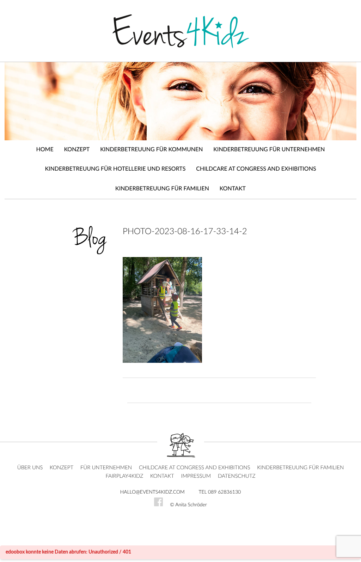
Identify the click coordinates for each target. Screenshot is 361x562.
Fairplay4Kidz (124, 476)
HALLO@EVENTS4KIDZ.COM (152, 492)
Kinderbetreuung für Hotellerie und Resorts (115, 169)
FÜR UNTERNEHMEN (106, 467)
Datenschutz (237, 476)
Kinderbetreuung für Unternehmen (269, 150)
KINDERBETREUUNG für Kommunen (151, 150)
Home (45, 150)
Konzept (77, 150)
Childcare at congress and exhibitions (256, 169)
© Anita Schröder (188, 504)
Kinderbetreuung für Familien (162, 189)
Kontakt (233, 189)
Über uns (30, 467)
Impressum (196, 476)
